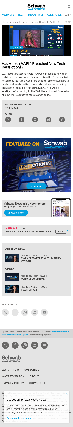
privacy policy (13, 382)
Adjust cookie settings (19, 418)
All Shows (54, 14)
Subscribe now (16, 212)
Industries (35, 14)
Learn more (36, 186)
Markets (8, 14)
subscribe (31, 369)
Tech (21, 14)
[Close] (66, 393)
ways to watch (13, 376)
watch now (10, 369)
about (34, 376)
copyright (37, 382)
